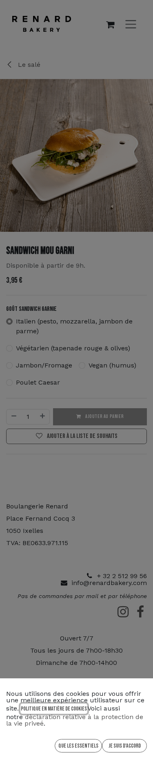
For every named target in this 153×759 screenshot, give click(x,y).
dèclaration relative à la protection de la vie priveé (74, 720)
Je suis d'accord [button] (125, 745)
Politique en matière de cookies (54, 708)
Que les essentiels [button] (78, 745)
